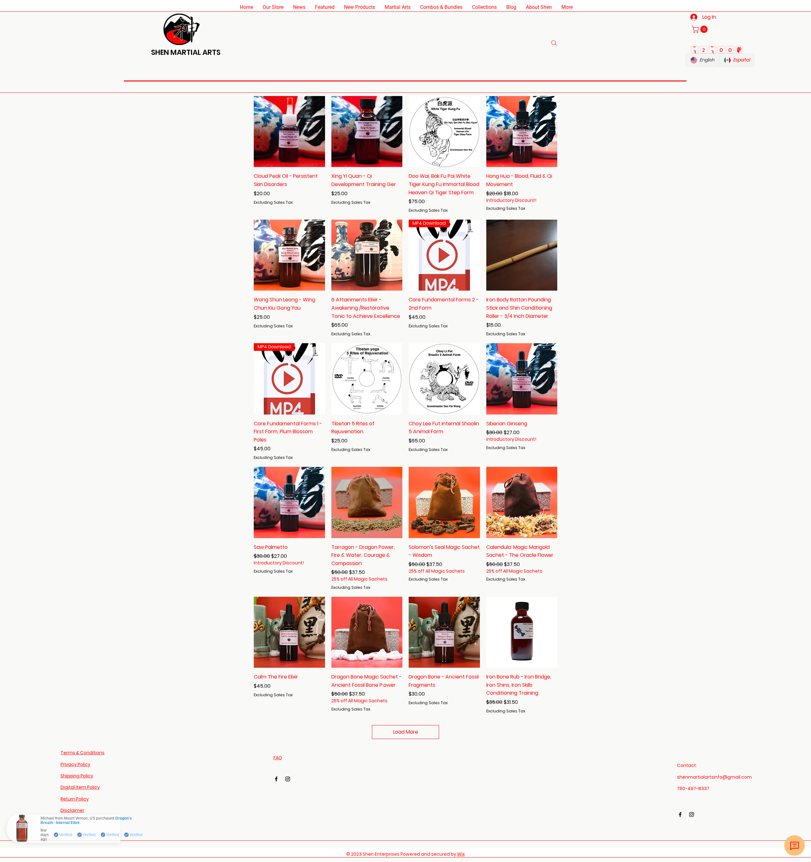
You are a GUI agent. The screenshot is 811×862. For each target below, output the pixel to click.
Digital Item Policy (80, 787)
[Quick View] (289, 131)
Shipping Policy (77, 776)
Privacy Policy (75, 764)
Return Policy (75, 799)
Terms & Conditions (83, 752)
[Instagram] (287, 779)
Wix (461, 854)
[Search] (554, 43)
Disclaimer (72, 810)
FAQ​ (277, 758)
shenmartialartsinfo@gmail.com (714, 777)
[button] (273, 7)
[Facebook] (276, 779)
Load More (405, 732)
